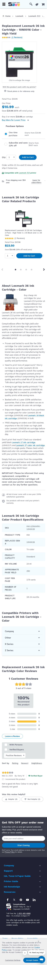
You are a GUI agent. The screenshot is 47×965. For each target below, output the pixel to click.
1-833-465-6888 (23, 913)
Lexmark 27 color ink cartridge (30, 445)
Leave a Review (12, 736)
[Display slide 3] (26, 269)
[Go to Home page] (14, 4)
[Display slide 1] (15, 269)
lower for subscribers (36, 181)
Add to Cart (29, 256)
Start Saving (23, 845)
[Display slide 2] (21, 269)
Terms (5, 938)
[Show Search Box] (31, 4)
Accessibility (32, 938)
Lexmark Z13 (24, 173)
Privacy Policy (10, 852)
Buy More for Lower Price (13, 120)
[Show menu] (3, 4)
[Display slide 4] (31, 269)
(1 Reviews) (17, 37)
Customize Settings (12, 960)
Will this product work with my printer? (19, 87)
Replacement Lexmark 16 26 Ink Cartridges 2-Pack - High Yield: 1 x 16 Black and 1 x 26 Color (23, 232)
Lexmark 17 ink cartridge (23, 442)
